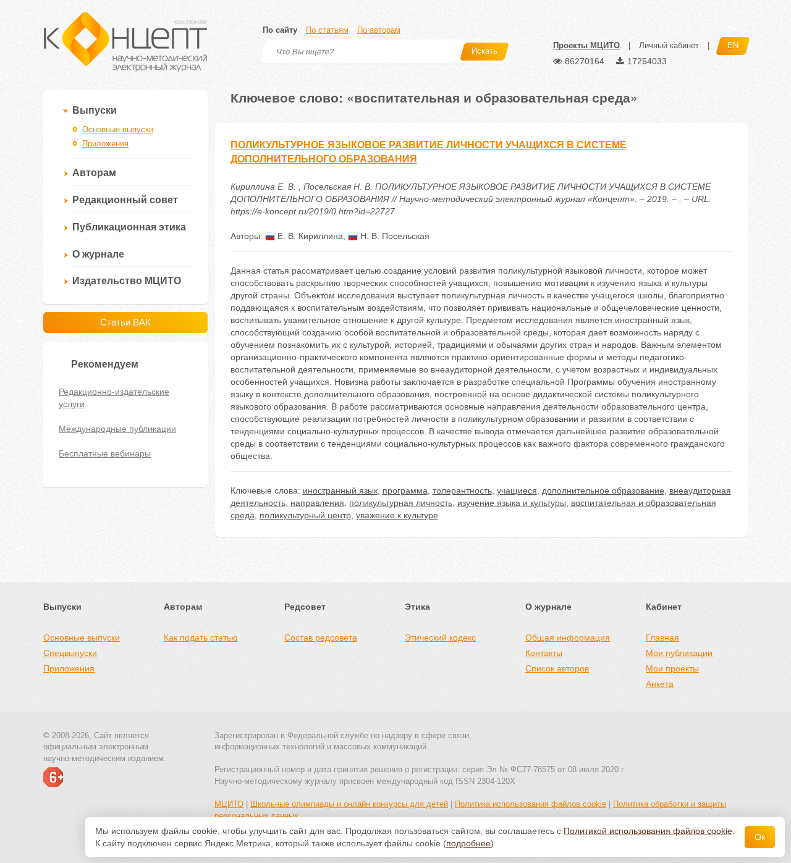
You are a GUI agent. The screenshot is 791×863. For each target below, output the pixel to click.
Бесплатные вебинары (105, 453)
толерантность (462, 490)
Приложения (105, 143)
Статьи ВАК (125, 322)
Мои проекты (672, 668)
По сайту (280, 30)
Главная (662, 637)
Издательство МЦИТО (126, 281)
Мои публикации (679, 653)
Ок (760, 837)
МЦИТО (228, 804)
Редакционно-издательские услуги (114, 398)
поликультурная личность (400, 503)
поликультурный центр (305, 515)
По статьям (327, 30)
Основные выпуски (117, 129)
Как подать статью (201, 637)
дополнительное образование (603, 490)
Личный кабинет (669, 45)
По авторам (378, 30)
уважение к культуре (397, 515)
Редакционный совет (125, 200)
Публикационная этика (129, 227)
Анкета (660, 684)
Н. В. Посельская (393, 236)
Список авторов (557, 668)
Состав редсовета (320, 637)
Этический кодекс (440, 637)
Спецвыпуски (70, 653)
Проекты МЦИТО (586, 45)
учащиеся (517, 490)
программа (405, 490)
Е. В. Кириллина (309, 236)
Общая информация (567, 637)
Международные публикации (117, 429)
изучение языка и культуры (511, 503)
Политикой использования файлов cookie (648, 831)
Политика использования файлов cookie (530, 804)
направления (317, 503)
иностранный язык (340, 490)
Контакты (543, 653)
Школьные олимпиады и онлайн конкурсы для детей (349, 804)
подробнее (468, 843)
